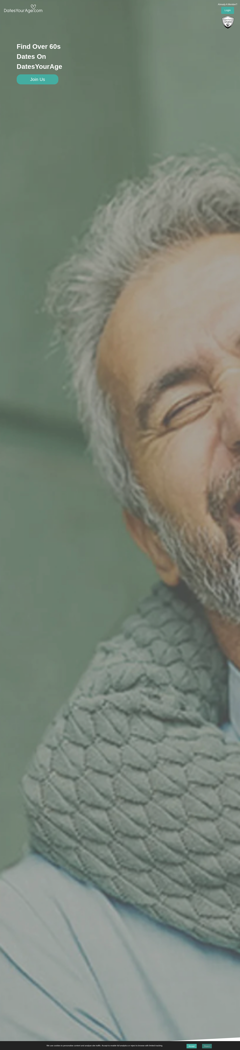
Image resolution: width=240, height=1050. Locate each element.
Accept (192, 1046)
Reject (207, 1046)
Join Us (37, 79)
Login (228, 10)
